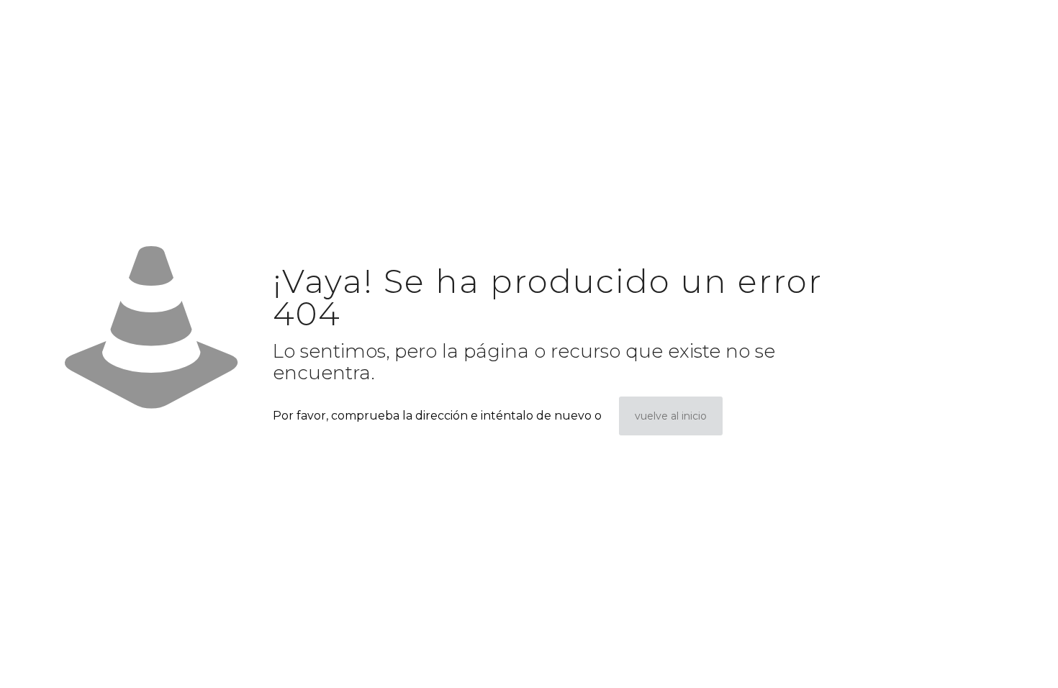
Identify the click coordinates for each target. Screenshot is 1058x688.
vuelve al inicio (671, 415)
